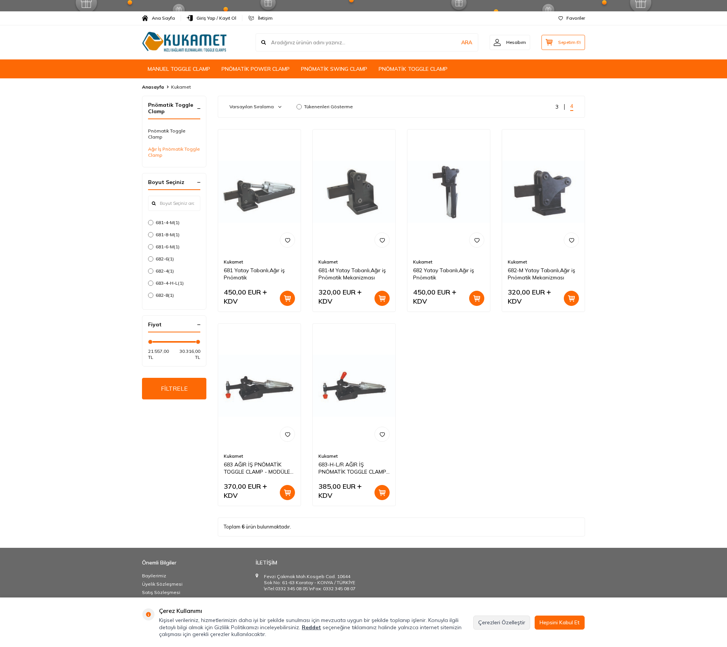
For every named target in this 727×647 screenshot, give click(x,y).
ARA (466, 42)
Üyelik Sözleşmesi (162, 584)
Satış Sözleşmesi (161, 592)
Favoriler (575, 18)
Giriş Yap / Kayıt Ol (216, 18)
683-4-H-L (170, 283)
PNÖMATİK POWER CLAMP (256, 68)
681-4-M (167, 222)
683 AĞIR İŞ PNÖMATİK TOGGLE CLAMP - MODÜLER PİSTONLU (258, 468)
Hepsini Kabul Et (560, 622)
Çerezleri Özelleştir (501, 622)
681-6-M (167, 246)
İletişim (265, 18)
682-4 (165, 271)
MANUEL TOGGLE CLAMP (179, 68)
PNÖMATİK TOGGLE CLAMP (413, 68)
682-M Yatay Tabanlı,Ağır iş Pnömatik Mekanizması (541, 274)
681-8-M (167, 234)
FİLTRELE (174, 388)
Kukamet (233, 262)
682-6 (165, 259)
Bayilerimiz (154, 575)
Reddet (311, 627)
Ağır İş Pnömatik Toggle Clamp (174, 152)
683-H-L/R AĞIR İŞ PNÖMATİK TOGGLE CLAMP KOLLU (352, 468)
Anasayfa (153, 87)
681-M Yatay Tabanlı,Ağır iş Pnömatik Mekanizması (352, 274)
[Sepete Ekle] (287, 298)
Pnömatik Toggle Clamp (167, 134)
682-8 (165, 295)
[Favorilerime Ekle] (287, 240)
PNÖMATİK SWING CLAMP (334, 68)
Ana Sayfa (163, 18)
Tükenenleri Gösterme (328, 106)
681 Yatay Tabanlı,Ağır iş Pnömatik (254, 274)
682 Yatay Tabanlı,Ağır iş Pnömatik (443, 274)
